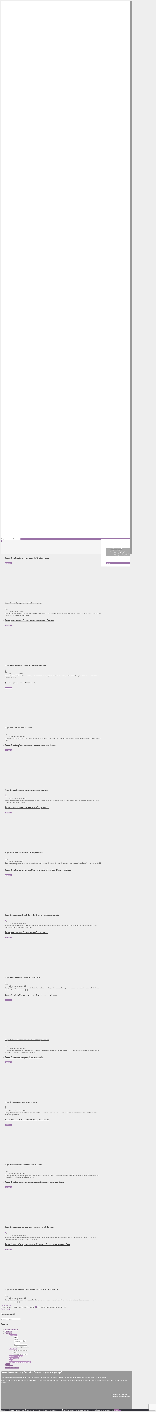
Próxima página (6, 1309)
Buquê (16, 1337)
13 (14, 1307)
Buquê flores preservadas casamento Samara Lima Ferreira (29, 620)
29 (41, 1307)
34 (50, 1307)
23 (31, 1307)
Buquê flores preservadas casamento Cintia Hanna (26, 932)
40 (60, 1307)
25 (34, 1307)
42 (63, 1307)
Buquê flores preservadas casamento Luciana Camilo (27, 1119)
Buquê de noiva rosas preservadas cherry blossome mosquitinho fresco (34, 1182)
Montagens (9, 1366)
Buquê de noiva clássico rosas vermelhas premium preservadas (31, 995)
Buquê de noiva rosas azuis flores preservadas (24, 1057)
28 (40, 1307)
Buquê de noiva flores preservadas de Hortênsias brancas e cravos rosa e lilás (37, 1244)
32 (46, 1307)
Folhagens (8, 1331)
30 (43, 1307)
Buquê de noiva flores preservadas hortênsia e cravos (27, 558)
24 (33, 1307)
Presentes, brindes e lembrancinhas (16, 1357)
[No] (120, 1410)
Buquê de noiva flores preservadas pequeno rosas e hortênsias (30, 745)
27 (38, 1307)
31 (45, 1307)
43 (65, 1307)
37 (55, 1307)
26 (36, 1307)
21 (28, 1307)
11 (11, 1307)
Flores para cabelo (20, 1341)
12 (12, 1307)
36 (53, 1307)
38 (57, 1307)
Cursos (7, 1364)
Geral (15, 1352)
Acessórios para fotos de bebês (20, 1362)
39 (58, 1307)
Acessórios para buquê (21, 1347)
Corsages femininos (20, 1345)
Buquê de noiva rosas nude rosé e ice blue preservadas (27, 807)
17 (21, 1307)
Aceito (116, 1410)
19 (24, 1307)
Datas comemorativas (21, 1350)
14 (16, 1307)
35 (51, 1307)
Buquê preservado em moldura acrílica (21, 682)
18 (23, 1307)
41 (62, 1307)
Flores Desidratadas (12, 1368)
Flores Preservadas (11, 1329)
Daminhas (17, 1343)
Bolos (11, 1360)
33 (48, 1307)
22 (29, 1307)
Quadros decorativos (21, 1354)
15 (17, 1307)
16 (19, 1307)
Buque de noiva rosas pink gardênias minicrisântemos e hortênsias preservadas (38, 870)
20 (26, 1307)
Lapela (16, 1339)
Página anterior (6, 1305)
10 (9, 1307)
